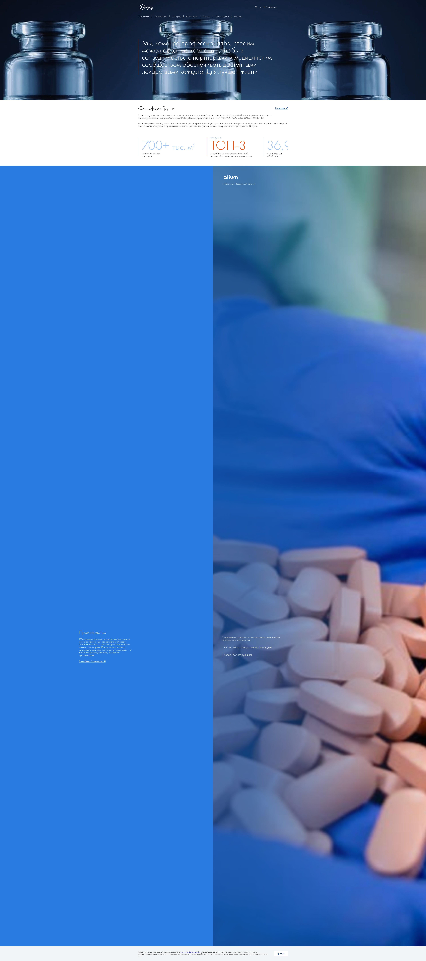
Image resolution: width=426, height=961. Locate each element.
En (260, 7)
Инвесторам (191, 16)
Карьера (206, 16)
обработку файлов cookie (190, 952)
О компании (143, 16)
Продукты (176, 16)
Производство (160, 16)
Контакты (238, 16)
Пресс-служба (222, 16)
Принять (280, 953)
